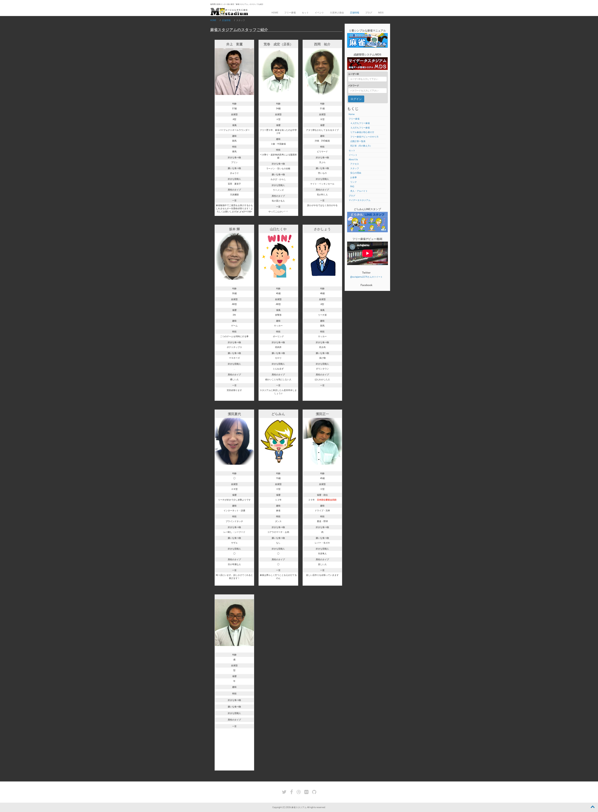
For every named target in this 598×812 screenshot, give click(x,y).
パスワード (353, 85)
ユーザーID (353, 74)
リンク (353, 182)
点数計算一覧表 (357, 141)
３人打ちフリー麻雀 (360, 127)
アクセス (354, 164)
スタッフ (354, 168)
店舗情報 (354, 12)
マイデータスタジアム (359, 200)
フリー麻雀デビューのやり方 (364, 136)
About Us (353, 159)
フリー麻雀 (290, 12)
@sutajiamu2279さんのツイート (366, 277)
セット (305, 12)
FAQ (352, 186)
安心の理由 (355, 173)
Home (274, 12)
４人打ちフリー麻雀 (360, 123)
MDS (381, 12)
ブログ (368, 12)
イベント (319, 12)
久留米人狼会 (337, 12)
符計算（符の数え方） (361, 146)
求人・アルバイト (359, 191)
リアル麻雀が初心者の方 (362, 132)
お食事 (353, 177)
